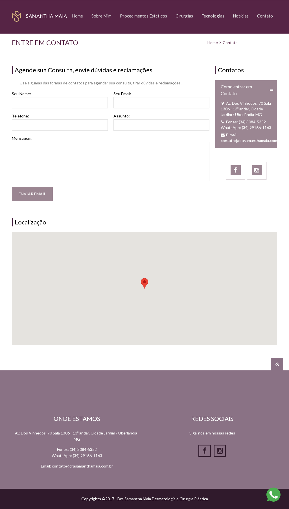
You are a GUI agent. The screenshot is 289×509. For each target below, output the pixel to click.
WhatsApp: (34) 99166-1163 (246, 127)
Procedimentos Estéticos (143, 15)
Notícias (241, 15)
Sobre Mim (101, 15)
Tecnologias (213, 15)
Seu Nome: (21, 94)
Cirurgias (184, 15)
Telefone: (20, 116)
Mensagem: (22, 138)
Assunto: (121, 116)
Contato (265, 15)
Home (77, 15)
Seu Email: (122, 94)
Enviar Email (32, 193)
